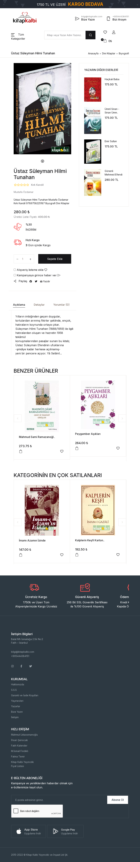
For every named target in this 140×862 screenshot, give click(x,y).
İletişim (15, 717)
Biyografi (124, 53)
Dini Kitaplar (108, 53)
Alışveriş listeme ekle (30, 270)
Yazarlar (15, 706)
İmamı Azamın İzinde (32, 540)
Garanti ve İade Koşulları (24, 695)
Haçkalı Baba (112, 79)
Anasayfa (93, 53)
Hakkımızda (17, 684)
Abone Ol (117, 800)
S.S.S (14, 689)
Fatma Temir (18, 756)
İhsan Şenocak (19, 740)
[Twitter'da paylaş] (36, 281)
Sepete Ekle (54, 259)
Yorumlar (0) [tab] (61, 304)
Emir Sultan (111, 141)
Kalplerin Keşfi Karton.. (89, 540)
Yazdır (46, 281)
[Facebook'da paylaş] (30, 281)
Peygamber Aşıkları (88, 434)
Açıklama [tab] (19, 304)
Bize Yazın (17, 711)
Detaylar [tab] (39, 304)
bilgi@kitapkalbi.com (22, 651)
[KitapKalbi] (24, 18)
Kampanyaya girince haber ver (37, 275)
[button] (113, 32)
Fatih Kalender (19, 745)
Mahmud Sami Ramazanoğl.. (37, 437)
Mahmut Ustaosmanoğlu (24, 734)
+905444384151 (20, 656)
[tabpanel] (42, 108)
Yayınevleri (17, 700)
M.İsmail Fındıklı (19, 751)
